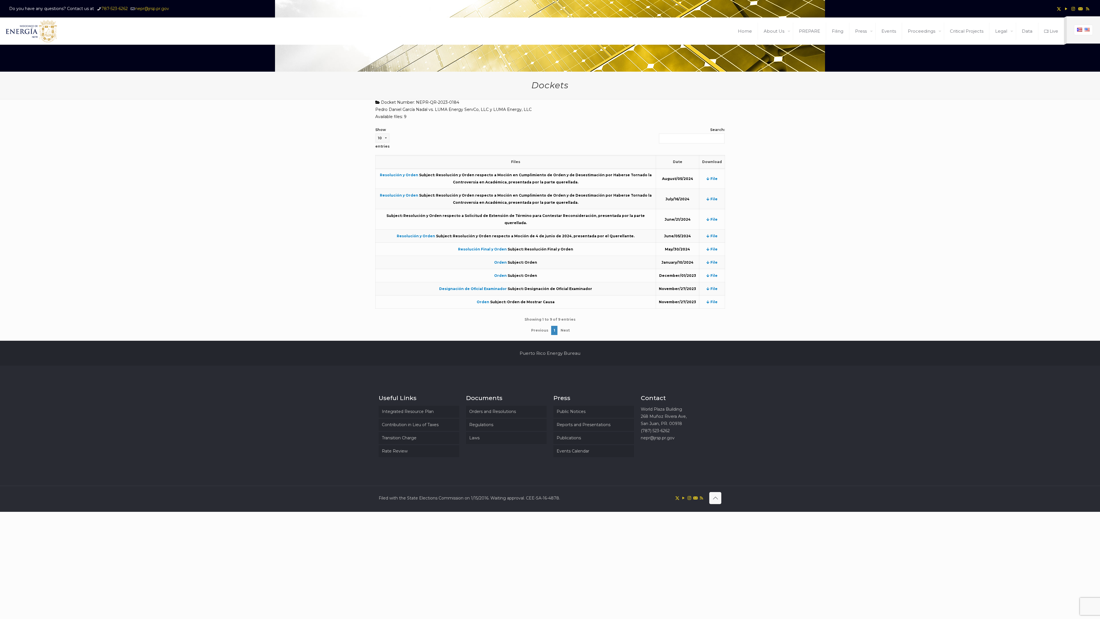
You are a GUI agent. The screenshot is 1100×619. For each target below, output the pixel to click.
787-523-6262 (114, 8)
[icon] (1080, 8)
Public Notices (571, 411)
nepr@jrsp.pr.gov (152, 8)
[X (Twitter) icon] (1059, 8)
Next (565, 330)
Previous (539, 330)
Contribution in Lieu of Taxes (410, 424)
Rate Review (395, 451)
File (714, 179)
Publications (569, 437)
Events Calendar (573, 451)
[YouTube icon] (1066, 8)
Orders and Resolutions (492, 411)
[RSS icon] (1087, 8)
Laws (474, 437)
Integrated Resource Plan (408, 411)
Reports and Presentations (583, 424)
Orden (500, 262)
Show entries (382, 138)
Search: (717, 130)
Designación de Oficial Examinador (473, 289)
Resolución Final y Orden (482, 249)
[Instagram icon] (1073, 8)
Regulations (481, 424)
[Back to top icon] (715, 498)
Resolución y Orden (399, 175)
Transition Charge (399, 437)
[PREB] (32, 31)
